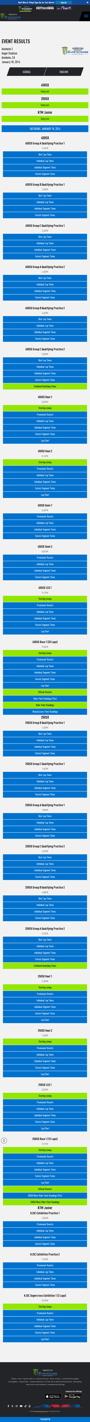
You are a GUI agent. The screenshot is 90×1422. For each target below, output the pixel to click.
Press (20, 1379)
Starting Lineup (45, 407)
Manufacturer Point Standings (45, 711)
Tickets (45, 1419)
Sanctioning (77, 1382)
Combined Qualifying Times (45, 386)
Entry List (45, 91)
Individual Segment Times (45, 167)
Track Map (63, 71)
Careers (14, 1379)
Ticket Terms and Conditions (35, 1384)
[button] (45, 2)
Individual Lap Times (45, 160)
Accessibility (13, 1382)
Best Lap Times (45, 154)
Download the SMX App (56, 1384)
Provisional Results (45, 414)
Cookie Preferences (37, 1382)
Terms (52, 1379)
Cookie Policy (24, 1382)
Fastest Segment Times (45, 173)
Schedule (27, 71)
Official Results (45, 692)
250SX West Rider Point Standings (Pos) (45, 1195)
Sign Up (63, 2)
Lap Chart (45, 440)
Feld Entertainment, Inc (41, 1411)
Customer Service (42, 1379)
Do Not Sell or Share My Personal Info (58, 1382)
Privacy (57, 1379)
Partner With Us (28, 1379)
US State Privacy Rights (70, 1379)
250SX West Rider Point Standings (45, 1202)
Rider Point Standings (45, 705)
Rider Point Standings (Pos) (45, 698)
